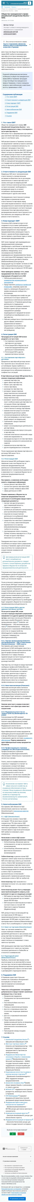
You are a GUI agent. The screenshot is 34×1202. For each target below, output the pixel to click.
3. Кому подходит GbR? (12, 103)
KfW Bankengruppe (12, 1096)
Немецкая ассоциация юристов (17, 1113)
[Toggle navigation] (3, 3)
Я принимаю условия (17, 1198)
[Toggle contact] (8, 3)
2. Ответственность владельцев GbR (17, 100)
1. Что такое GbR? (11, 97)
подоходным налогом (21, 811)
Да (13, 1134)
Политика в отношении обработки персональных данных (15, 1170)
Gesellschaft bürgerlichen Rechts (16, 1039)
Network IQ (9, 1089)
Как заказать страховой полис (13, 1165)
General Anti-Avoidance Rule (15, 1083)
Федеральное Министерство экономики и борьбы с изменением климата (18, 1057)
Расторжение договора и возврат (15, 1167)
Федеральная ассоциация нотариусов (19, 1120)
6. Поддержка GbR (11, 113)
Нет (21, 1134)
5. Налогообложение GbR (13, 109)
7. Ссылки (8, 116)
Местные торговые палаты (15, 1044)
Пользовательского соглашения (11, 1189)
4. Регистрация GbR (11, 106)
